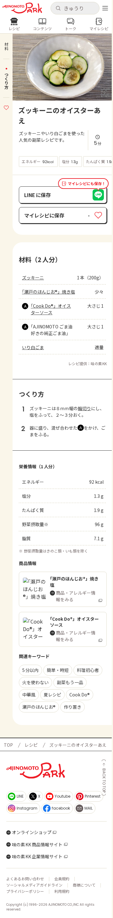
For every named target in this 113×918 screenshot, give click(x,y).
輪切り (84, 408)
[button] (75, 8)
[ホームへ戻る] (22, 8)
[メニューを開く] (105, 8)
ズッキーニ (33, 277)
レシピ (31, 745)
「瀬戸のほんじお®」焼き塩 (48, 292)
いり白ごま (33, 347)
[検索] (58, 8)
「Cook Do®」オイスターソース (51, 309)
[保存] (6, 106)
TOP (8, 745)
